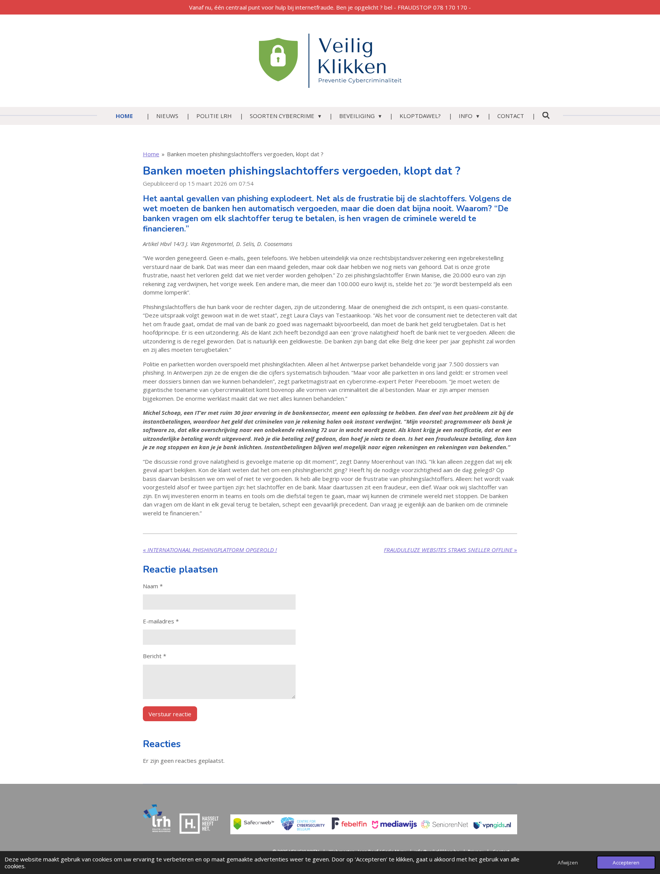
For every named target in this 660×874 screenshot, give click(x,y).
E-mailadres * (161, 621)
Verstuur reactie (170, 714)
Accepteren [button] (626, 862)
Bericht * (154, 656)
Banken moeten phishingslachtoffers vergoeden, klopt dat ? (245, 154)
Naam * (153, 586)
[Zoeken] (546, 115)
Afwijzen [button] (568, 862)
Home (151, 154)
